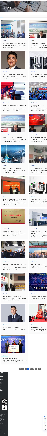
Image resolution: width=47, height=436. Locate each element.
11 (30, 368)
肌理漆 (1, 418)
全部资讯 (1, 16)
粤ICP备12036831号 (2, 432)
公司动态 (8, 16)
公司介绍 (0, 383)
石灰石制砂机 (2, 419)
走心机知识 (21, 16)
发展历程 (1, 383)
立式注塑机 (2, 421)
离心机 (1, 420)
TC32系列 (0, 375)
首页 (20, 368)
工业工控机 (2, 416)
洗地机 (1, 415)
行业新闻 (14, 16)
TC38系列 (1, 375)
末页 (39, 368)
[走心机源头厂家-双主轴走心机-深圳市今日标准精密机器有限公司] (7, 433)
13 (35, 368)
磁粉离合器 (3, 414)
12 (33, 368)
